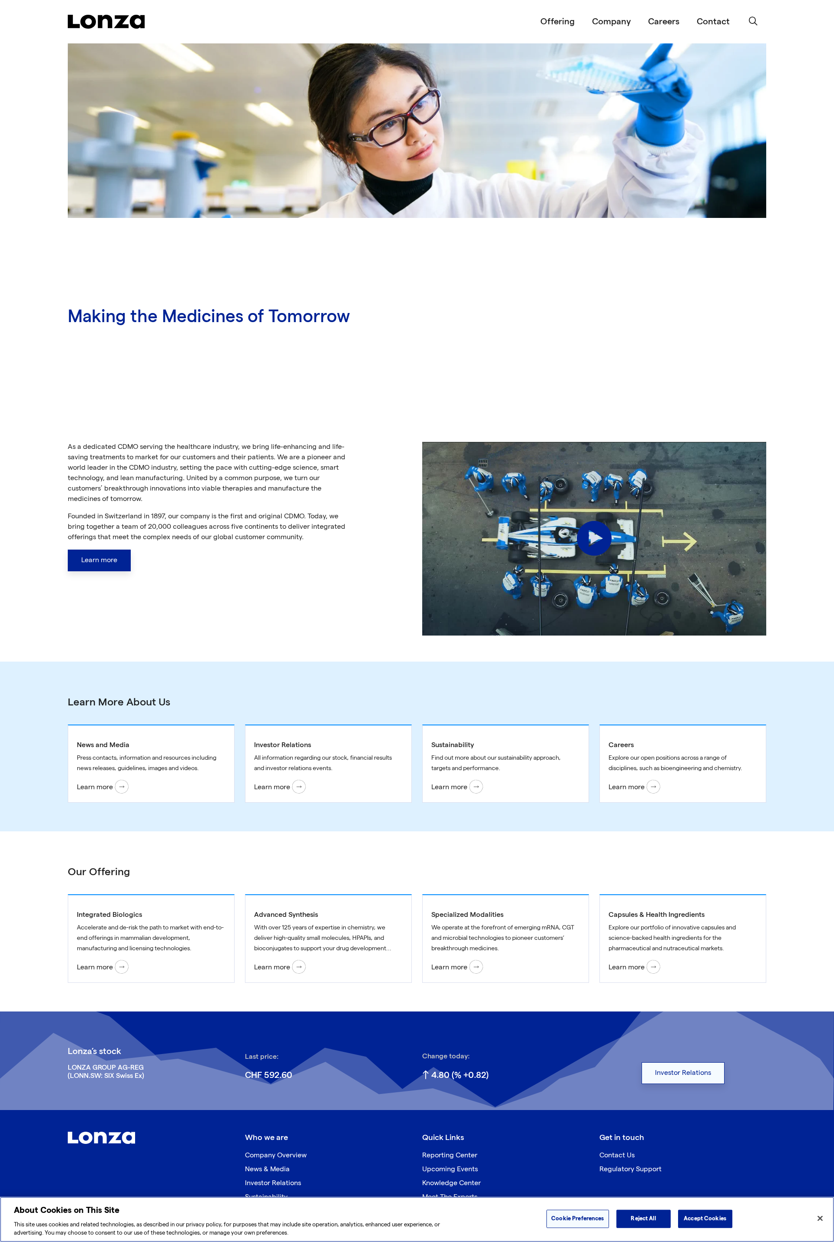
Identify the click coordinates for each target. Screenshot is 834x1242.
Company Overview (276, 1155)
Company (611, 21)
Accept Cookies (705, 1218)
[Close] (820, 1218)
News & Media (267, 1169)
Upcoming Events (450, 1169)
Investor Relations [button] (683, 1073)
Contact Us (617, 1155)
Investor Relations (273, 1183)
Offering (557, 21)
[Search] (753, 21)
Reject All (643, 1218)
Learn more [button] (99, 560)
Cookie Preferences (577, 1218)
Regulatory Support (630, 1169)
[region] (417, 1219)
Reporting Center (449, 1155)
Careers (663, 21)
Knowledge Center (451, 1183)
